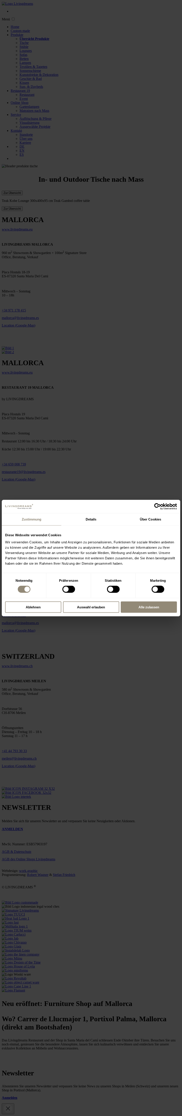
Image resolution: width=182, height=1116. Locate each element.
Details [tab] (91, 519)
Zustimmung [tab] (32, 519)
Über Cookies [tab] (150, 519)
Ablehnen (33, 607)
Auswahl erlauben (91, 607)
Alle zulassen (148, 607)
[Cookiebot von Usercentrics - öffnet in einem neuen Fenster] (157, 506)
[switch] (68, 589)
